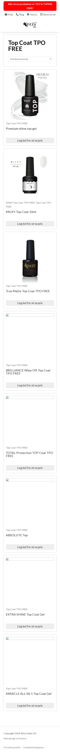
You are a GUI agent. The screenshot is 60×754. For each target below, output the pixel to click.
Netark (22, 738)
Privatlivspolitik (12, 747)
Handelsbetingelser (33, 747)
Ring (21, 14)
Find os (33, 14)
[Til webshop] (54, 25)
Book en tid (49, 14)
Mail (10, 14)
